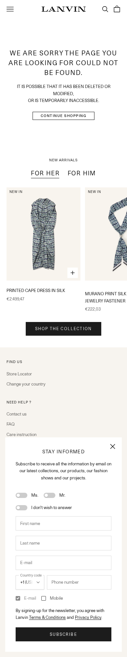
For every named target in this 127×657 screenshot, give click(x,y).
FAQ (11, 424)
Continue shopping (64, 115)
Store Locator (19, 373)
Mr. (62, 495)
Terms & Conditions (47, 617)
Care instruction (21, 434)
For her (45, 173)
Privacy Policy (88, 617)
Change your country (26, 384)
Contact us (17, 413)
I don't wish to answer (51, 507)
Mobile (56, 598)
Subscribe (63, 634)
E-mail (30, 598)
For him (82, 173)
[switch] (21, 495)
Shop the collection (63, 328)
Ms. (34, 495)
